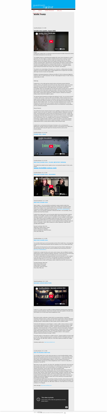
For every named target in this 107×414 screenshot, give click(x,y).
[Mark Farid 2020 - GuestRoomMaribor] (38, 21)
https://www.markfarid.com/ (49, 342)
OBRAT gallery (59, 10)
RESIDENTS (40, 10)
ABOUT (34, 10)
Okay (65, 412)
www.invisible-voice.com (45, 168)
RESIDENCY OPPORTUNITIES (49, 10)
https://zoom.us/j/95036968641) (40, 249)
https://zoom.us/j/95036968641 (63, 209)
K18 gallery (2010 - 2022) (37, 13)
